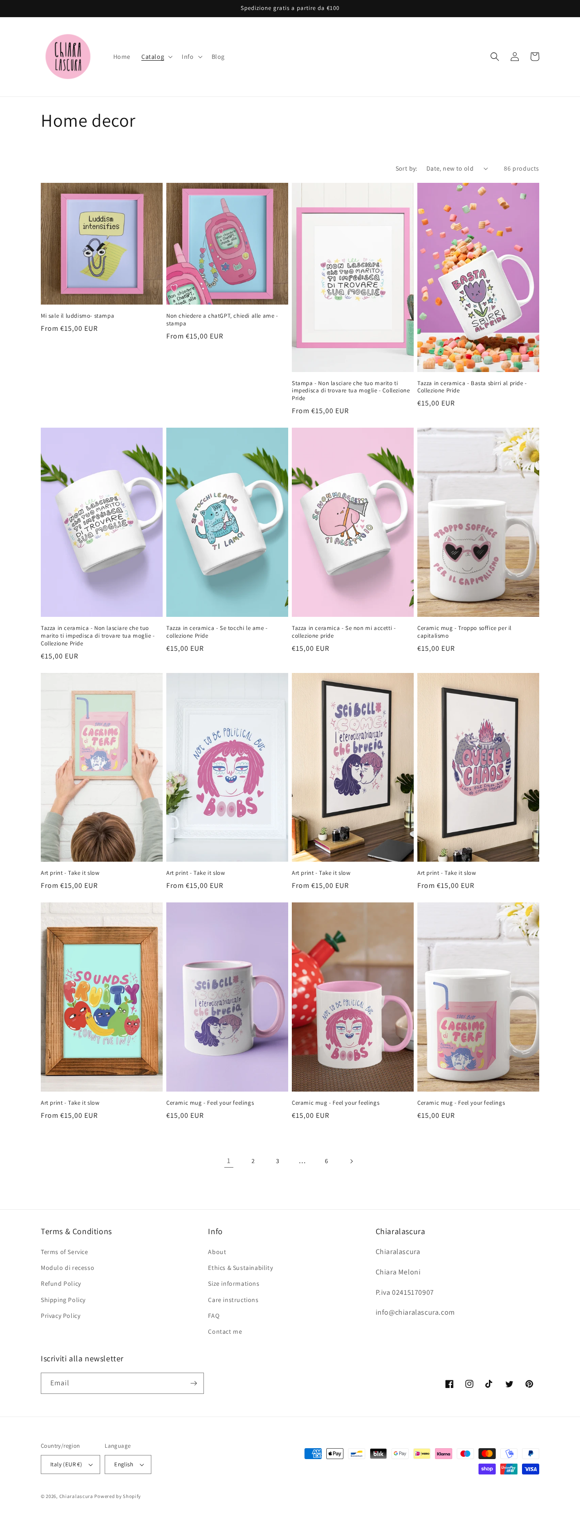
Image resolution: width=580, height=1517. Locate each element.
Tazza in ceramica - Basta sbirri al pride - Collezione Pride (472, 387)
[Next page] (351, 1161)
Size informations (233, 1283)
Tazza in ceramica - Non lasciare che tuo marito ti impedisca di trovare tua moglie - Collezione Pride (98, 636)
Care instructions (233, 1300)
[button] (156, 56)
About (217, 1252)
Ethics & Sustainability (240, 1268)
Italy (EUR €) (66, 1464)
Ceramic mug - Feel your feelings (210, 1103)
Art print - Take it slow (70, 873)
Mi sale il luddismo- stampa (77, 316)
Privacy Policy (60, 1316)
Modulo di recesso (67, 1268)
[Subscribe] (193, 1383)
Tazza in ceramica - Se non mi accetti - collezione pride (344, 632)
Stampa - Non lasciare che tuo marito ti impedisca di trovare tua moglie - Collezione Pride (351, 391)
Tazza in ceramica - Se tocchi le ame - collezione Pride (217, 632)
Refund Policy (61, 1283)
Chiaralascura (76, 1496)
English (123, 1464)
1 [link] (229, 1160)
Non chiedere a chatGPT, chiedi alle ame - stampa (222, 319)
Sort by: (406, 168)
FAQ (213, 1316)
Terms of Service (64, 1252)
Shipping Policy (63, 1300)
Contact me (225, 1331)
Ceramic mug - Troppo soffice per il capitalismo (464, 632)
